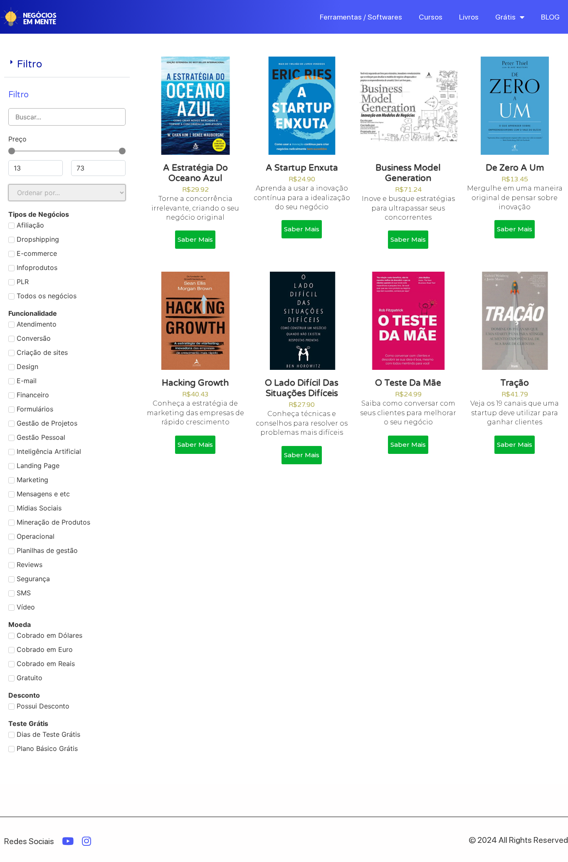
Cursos (430, 16)
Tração (514, 383)
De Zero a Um (515, 168)
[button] (67, 64)
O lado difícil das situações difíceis (301, 388)
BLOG (550, 16)
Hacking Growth (195, 383)
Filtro (29, 64)
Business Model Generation (408, 173)
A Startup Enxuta (302, 168)
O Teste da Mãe (408, 383)
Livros (469, 16)
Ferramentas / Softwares (361, 16)
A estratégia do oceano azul (195, 173)
